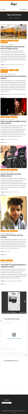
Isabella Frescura (8, 192)
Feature (2, 260)
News (8, 117)
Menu (4, 9)
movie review (7, 281)
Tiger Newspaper (6, 353)
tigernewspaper (15, 353)
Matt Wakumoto (11, 74)
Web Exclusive (4, 42)
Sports (16, 40)
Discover (3, 97)
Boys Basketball (4, 70)
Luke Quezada (7, 139)
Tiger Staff (12, 119)
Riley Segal (10, 44)
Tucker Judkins (22, 94)
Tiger (10, 262)
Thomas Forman (20, 64)
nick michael (7, 64)
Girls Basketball (10, 40)
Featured (3, 40)
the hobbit (20, 281)
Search (24, 9)
